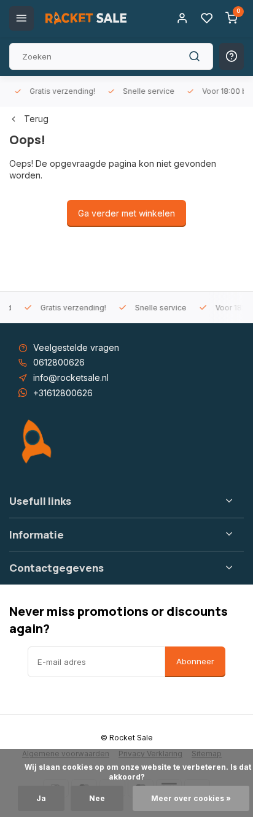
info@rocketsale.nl (71, 377)
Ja (41, 798)
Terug (36, 118)
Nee (97, 798)
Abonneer (195, 661)
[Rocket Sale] (86, 18)
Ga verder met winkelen (126, 213)
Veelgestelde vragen (76, 347)
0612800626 (59, 362)
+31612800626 (63, 393)
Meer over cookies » (191, 798)
